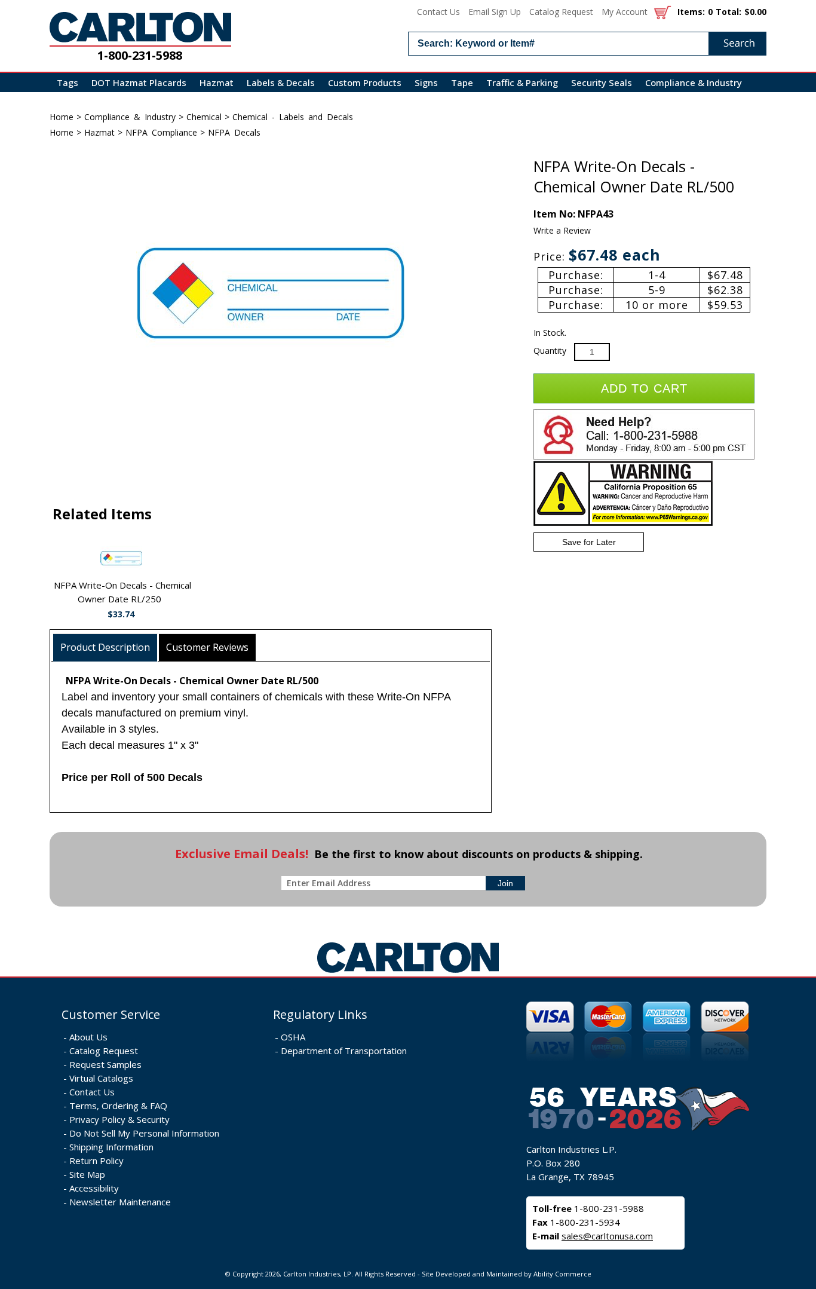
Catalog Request (561, 11)
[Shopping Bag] (662, 11)
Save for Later (589, 542)
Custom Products (364, 82)
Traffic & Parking (522, 82)
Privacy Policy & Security (119, 1119)
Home (61, 117)
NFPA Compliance (161, 132)
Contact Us (438, 11)
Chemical (204, 117)
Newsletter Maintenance (120, 1202)
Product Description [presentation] (105, 647)
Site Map (87, 1174)
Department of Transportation (344, 1051)
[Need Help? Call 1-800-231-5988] (643, 456)
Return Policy (96, 1160)
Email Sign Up (494, 11)
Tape (462, 82)
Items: (691, 11)
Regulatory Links (320, 1014)
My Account (625, 11)
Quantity (549, 350)
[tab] (105, 647)
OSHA (293, 1037)
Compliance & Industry (693, 82)
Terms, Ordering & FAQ (118, 1106)
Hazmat (217, 82)
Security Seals (601, 82)
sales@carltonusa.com (607, 1236)
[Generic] (408, 973)
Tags (67, 82)
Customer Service (111, 1014)
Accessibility (94, 1188)
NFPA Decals (234, 132)
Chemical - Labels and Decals (292, 117)
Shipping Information (111, 1147)
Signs (426, 82)
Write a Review (562, 230)
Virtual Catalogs (101, 1078)
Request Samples (105, 1064)
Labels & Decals (281, 82)
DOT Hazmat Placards (138, 82)
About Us (88, 1037)
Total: (728, 11)
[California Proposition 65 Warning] (623, 523)
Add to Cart (644, 388)
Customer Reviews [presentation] (207, 647)
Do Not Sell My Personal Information (144, 1133)
